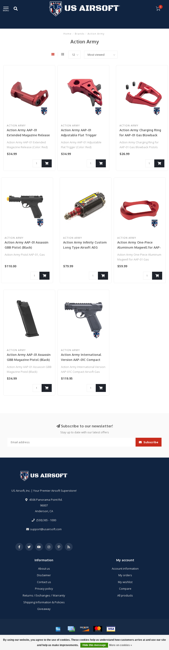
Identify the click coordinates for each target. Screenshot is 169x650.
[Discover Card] (84, 629)
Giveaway (44, 609)
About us (44, 569)
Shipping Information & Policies (44, 602)
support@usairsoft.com (46, 529)
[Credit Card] (71, 629)
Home (67, 33)
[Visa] (110, 629)
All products (125, 595)
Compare (125, 589)
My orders (125, 575)
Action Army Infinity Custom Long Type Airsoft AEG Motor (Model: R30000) (85, 247)
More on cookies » (120, 645)
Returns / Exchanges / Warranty (44, 595)
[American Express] (58, 629)
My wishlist (125, 582)
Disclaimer (44, 575)
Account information (125, 569)
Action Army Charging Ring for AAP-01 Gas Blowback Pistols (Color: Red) (140, 135)
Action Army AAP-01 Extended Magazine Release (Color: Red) (28, 135)
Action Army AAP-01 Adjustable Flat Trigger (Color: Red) (79, 135)
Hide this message (94, 645)
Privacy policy (44, 589)
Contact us (44, 582)
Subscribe (150, 442)
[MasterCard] (97, 629)
